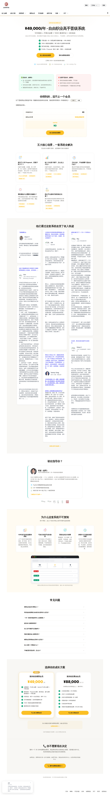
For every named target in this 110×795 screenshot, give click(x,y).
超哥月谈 (49, 13)
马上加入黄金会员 (73, 713)
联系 (98, 791)
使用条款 (104, 791)
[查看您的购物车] (107, 13)
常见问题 (77, 791)
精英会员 (32, 13)
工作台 (93, 5)
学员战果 (40, 13)
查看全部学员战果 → (55, 446)
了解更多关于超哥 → (36, 494)
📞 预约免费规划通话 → (55, 766)
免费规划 (88, 791)
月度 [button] (73, 100)
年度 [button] (79, 100)
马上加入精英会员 (36, 713)
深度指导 (21, 13)
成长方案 (12, 13)
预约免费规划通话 (64, 55)
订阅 (66, 791)
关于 (65, 13)
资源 (56, 13)
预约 (86, 5)
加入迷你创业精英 (45, 55)
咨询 (82, 791)
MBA (71, 791)
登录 (104, 5)
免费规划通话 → (55, 726)
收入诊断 (4, 13)
